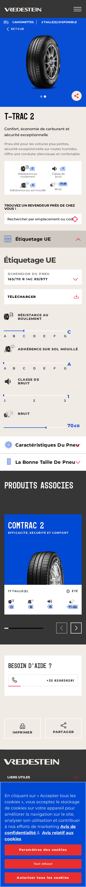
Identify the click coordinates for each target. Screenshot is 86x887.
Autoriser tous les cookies (43, 878)
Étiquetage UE (33, 239)
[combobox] (43, 281)
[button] (41, 96)
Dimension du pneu (29, 274)
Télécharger (22, 297)
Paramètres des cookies (43, 850)
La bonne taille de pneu (45, 462)
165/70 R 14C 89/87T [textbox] (28, 279)
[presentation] (61, 628)
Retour (17, 29)
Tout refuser (43, 863)
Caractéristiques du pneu (47, 445)
